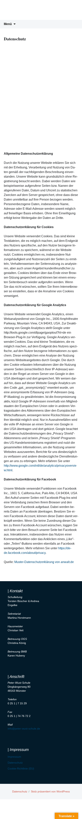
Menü (8, 24)
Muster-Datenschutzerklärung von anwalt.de (44, 562)
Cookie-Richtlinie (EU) (21, 768)
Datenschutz (15, 762)
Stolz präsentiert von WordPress (50, 791)
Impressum (14, 756)
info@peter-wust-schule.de (24, 728)
